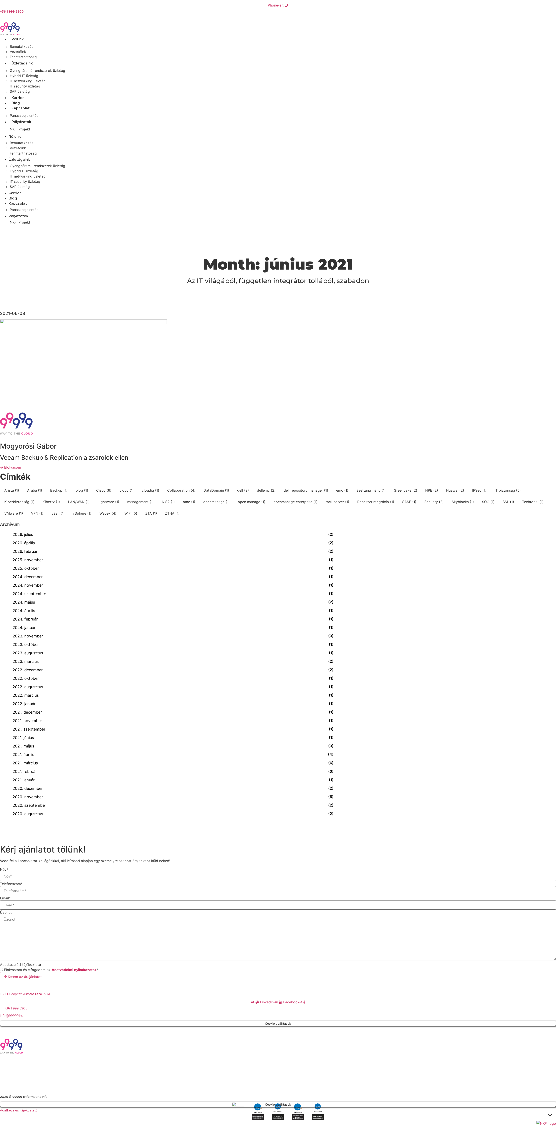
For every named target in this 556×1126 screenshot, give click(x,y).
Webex (107, 513)
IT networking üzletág (28, 81)
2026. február (25, 551)
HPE (431, 490)
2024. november (28, 585)
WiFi (130, 513)
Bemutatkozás (21, 46)
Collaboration (181, 490)
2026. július (23, 534)
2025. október (26, 568)
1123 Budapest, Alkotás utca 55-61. (25, 994)
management (140, 502)
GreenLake (405, 490)
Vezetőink (18, 51)
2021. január (24, 780)
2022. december (28, 670)
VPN (37, 513)
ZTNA (172, 513)
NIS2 (168, 502)
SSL (508, 502)
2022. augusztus (28, 687)
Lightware (108, 502)
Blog (16, 103)
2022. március (26, 695)
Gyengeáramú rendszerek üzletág (37, 70)
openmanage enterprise (295, 502)
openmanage (216, 502)
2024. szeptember (29, 593)
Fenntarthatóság (23, 57)
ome (189, 502)
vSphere (82, 513)
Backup (59, 490)
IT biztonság (508, 490)
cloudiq (150, 490)
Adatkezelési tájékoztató (20, 964)
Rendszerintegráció (375, 502)
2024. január (24, 627)
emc (342, 490)
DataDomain (216, 490)
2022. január (24, 703)
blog (82, 490)
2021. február (25, 771)
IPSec (479, 490)
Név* (4, 869)
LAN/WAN (79, 502)
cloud (126, 490)
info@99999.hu (11, 1016)
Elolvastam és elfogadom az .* (51, 969)
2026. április (24, 543)
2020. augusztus (28, 814)
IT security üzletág (25, 86)
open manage (251, 502)
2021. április (23, 754)
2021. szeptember (29, 729)
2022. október (26, 678)
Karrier (18, 98)
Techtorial (533, 502)
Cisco (103, 490)
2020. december (28, 788)
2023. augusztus (28, 653)
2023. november (28, 636)
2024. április (24, 610)
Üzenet (6, 912)
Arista (11, 490)
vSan (58, 513)
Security (434, 502)
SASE (409, 502)
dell (243, 490)
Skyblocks (463, 502)
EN (5, 230)
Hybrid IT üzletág (24, 76)
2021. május (23, 746)
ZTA (151, 513)
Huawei (455, 490)
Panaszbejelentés (24, 115)
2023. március (26, 661)
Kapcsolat (21, 108)
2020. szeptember (29, 805)
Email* (5, 898)
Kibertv (51, 502)
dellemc (266, 490)
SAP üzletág (20, 91)
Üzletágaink (22, 63)
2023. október (26, 644)
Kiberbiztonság (19, 502)
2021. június (23, 737)
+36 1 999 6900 (12, 11)
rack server (337, 502)
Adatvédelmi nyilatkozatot (74, 970)
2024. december (28, 577)
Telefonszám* (11, 884)
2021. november (27, 720)
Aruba (34, 490)
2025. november (28, 560)
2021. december (27, 712)
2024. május (24, 602)
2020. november (28, 797)
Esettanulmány (371, 490)
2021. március (25, 763)
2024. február (25, 619)
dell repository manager (306, 490)
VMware (13, 513)
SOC (488, 502)
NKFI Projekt (20, 129)
